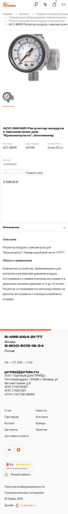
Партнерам (12, 417)
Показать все (34, 173)
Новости (41, 411)
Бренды (41, 423)
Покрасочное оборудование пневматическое (37, 18)
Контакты (42, 417)
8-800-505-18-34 (24, 346)
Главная (7, 14)
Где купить (11, 430)
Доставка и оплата (17, 436)
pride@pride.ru (22, 372)
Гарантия (41, 430)
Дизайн (9, 505)
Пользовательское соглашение (24, 493)
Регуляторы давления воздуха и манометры (37, 21)
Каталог (24, 14)
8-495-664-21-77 (23, 337)
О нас (8, 411)
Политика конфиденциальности (25, 487)
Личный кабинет (21, 475)
